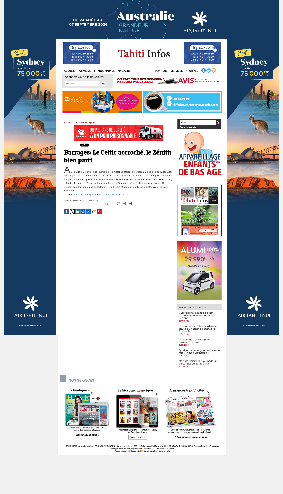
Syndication (149, 451)
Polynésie (84, 71)
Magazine (124, 71)
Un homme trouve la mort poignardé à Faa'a (194, 341)
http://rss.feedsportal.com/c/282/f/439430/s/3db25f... (102, 194)
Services (177, 71)
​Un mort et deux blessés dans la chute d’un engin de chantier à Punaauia (198, 329)
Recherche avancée (188, 127)
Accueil (69, 71)
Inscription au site (162, 451)
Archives (192, 71)
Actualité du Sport (85, 122)
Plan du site (135, 451)
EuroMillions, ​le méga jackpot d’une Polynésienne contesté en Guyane (198, 315)
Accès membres (122, 451)
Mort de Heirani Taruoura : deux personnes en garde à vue (198, 362)
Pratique (161, 71)
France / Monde (104, 71)
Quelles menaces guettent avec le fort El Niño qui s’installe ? (199, 351)
